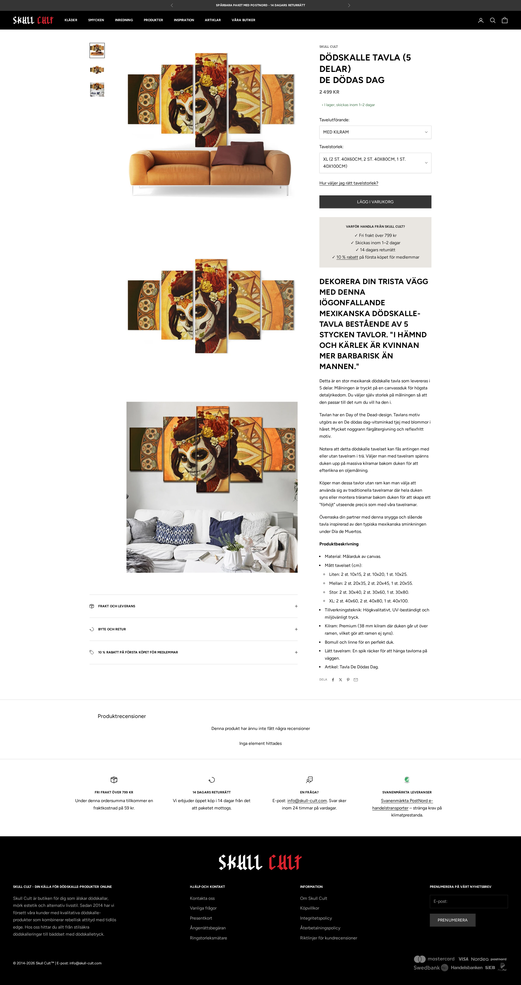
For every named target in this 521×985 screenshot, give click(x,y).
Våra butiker (243, 20)
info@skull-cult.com (307, 800)
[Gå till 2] (97, 70)
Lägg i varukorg (375, 201)
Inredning (124, 20)
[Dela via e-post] (356, 680)
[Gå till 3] (97, 89)
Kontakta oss (202, 898)
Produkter (153, 20)
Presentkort (201, 918)
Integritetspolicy (316, 918)
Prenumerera (453, 920)
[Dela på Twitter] (340, 680)
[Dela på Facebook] (333, 680)
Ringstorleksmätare (208, 937)
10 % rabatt (347, 257)
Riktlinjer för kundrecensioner (328, 937)
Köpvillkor (309, 908)
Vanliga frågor (203, 908)
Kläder (71, 20)
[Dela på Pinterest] (348, 680)
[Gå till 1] (97, 50)
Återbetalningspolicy (320, 927)
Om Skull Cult (313, 898)
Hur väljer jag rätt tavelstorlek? (348, 183)
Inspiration (184, 20)
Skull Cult (328, 47)
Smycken (96, 20)
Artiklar (213, 20)
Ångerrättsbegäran (208, 927)
